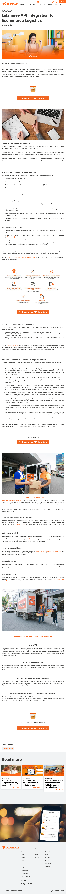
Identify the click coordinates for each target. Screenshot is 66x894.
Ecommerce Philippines (8, 69)
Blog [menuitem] (46, 854)
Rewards (50, 4)
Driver (41, 4)
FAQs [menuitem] (22, 860)
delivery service (8, 748)
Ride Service (32, 4)
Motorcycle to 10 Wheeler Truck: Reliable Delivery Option (40, 538)
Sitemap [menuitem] (47, 866)
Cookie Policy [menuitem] (24, 873)
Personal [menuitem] (23, 852)
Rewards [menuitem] (36, 857)
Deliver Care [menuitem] (48, 852)
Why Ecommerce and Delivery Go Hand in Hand (21, 257)
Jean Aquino (8, 25)
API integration (13, 143)
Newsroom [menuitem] (48, 857)
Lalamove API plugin (12, 345)
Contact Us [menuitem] (48, 863)
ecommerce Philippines (12, 154)
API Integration (26, 173)
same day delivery (23, 148)
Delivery (22, 4)
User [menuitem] (35, 852)
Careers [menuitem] (47, 860)
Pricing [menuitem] (23, 857)
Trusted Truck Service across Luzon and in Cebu (48, 551)
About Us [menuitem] (47, 849)
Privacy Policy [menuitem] (24, 870)
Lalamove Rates (20, 524)
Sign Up (63, 2)
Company (56, 4)
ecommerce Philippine (27, 252)
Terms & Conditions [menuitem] (26, 876)
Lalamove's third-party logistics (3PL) (12, 500)
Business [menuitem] (23, 849)
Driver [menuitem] (22, 854)
